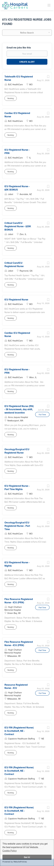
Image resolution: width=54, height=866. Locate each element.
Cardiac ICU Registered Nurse (17, 334)
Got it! (27, 857)
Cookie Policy (9, 850)
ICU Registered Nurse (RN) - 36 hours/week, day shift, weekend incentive (19, 409)
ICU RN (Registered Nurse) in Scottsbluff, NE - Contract (19, 731)
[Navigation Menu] (49, 5)
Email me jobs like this (19, 47)
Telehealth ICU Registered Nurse (18, 78)
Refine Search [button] (27, 32)
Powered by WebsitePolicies (14, 862)
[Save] (48, 77)
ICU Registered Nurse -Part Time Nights (17, 487)
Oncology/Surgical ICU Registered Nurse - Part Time (17, 526)
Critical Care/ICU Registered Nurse (14, 264)
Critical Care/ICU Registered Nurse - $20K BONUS (17, 226)
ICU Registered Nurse (16, 299)
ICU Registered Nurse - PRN (17, 151)
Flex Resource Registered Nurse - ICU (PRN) (18, 600)
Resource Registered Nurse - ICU (16, 686)
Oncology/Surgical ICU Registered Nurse (16, 451)
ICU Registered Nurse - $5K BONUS (17, 188)
